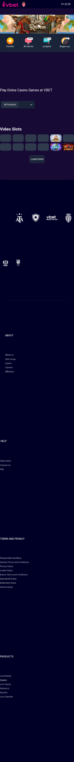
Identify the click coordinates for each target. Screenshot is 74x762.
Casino (3, 680)
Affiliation (9, 372)
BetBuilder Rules (8, 583)
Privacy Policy (6, 566)
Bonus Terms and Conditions (14, 575)
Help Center (5, 461)
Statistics (4, 688)
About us (9, 355)
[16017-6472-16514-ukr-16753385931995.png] (18, 262)
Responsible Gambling (10, 558)
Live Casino (5, 684)
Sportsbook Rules (8, 579)
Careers (9, 367)
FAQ (2, 469)
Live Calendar (6, 697)
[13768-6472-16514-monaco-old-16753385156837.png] (68, 217)
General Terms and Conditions (14, 562)
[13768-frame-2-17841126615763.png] (52, 217)
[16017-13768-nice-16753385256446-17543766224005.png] (5, 263)
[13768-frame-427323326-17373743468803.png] (35, 217)
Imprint (8, 363)
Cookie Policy (6, 571)
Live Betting (5, 676)
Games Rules (6, 587)
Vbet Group (10, 359)
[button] (10, 43)
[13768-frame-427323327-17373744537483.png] (19, 217)
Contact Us (5, 465)
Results (3, 693)
